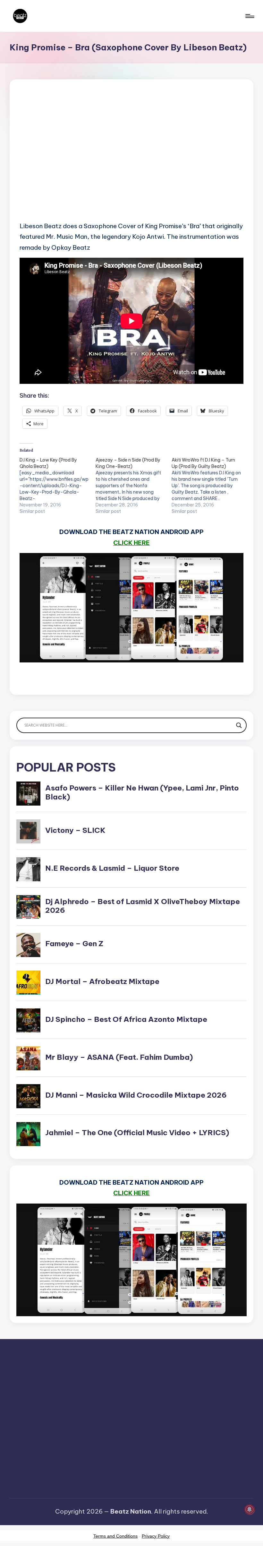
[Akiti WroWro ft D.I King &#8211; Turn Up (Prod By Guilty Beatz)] (210, 485)
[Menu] (249, 16)
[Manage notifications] (249, 1509)
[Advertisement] (131, 160)
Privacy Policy (156, 1536)
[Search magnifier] (238, 725)
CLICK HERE (131, 543)
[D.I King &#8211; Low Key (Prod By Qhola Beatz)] (58, 485)
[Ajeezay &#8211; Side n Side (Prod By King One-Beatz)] (134, 485)
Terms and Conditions (115, 1536)
